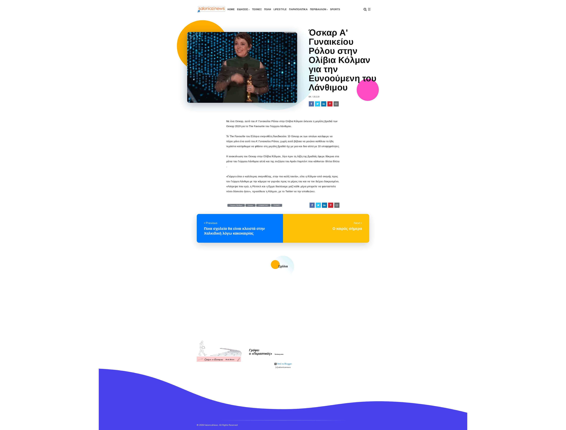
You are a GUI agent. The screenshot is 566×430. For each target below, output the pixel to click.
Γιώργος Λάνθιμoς (236, 205)
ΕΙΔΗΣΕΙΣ (242, 9)
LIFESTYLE (280, 9)
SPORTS (335, 9)
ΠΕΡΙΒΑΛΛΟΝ (318, 9)
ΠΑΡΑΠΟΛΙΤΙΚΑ (298, 9)
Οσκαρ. (250, 205)
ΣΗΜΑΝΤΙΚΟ (263, 205)
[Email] (336, 103)
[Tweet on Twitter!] (317, 103)
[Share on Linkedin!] (323, 103)
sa (310, 97)
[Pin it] (330, 103)
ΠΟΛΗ (267, 9)
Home (231, 9)
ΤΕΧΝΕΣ (257, 9)
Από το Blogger (284, 363)
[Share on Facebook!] (311, 103)
